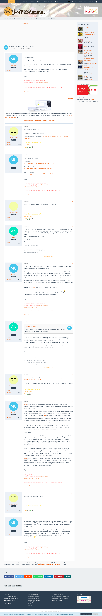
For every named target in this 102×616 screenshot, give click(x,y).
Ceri (84, 55)
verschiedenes (90, 74)
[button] (72, 1)
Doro (26, 458)
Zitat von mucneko (30, 326)
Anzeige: (25, 23)
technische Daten (28, 120)
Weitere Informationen (86, 614)
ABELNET (54, 600)
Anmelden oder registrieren (85, 1)
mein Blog (26, 91)
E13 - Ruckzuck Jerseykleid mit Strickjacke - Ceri (88, 51)
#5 (72, 226)
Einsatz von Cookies (33, 598)
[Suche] (96, 1)
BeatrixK (85, 62)
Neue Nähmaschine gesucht (11, 602)
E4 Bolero (86, 76)
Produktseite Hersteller (40, 120)
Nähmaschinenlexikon (10, 600)
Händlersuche (51, 120)
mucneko (13, 48)
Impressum (31, 605)
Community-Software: (51, 611)
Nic (84, 77)
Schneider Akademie (92, 63)
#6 (72, 263)
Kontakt (30, 603)
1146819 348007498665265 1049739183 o (89, 67)
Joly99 (85, 29)
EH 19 (85, 45)
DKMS (92, 99)
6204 (10, 585)
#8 (72, 375)
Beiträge (9, 70)
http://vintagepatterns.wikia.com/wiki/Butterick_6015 (38, 163)
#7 (72, 322)
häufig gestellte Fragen (10, 596)
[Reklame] (70, 98)
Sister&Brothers (87, 36)
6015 (6, 585)
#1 (72, 54)
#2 (72, 126)
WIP (34, 287)
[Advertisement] (39, 33)
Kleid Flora (86, 27)
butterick (19, 585)
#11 (72, 518)
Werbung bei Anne (33, 602)
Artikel (8, 142)
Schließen (95, 614)
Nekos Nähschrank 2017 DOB (31, 84)
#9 (72, 401)
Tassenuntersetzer (89, 40)
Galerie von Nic (90, 79)
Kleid (44, 415)
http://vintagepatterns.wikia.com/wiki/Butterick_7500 (38, 168)
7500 (13, 585)
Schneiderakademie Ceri (89, 58)
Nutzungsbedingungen (34, 596)
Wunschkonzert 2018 (43, 82)
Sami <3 (85, 46)
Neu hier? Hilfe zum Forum (11, 598)
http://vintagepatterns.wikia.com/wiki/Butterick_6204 (38, 174)
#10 (72, 493)
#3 (72, 155)
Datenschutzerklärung (34, 600)
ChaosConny (86, 71)
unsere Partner (8, 603)
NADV (60, 600)
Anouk (27, 404)
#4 (72, 201)
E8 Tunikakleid (87, 60)
